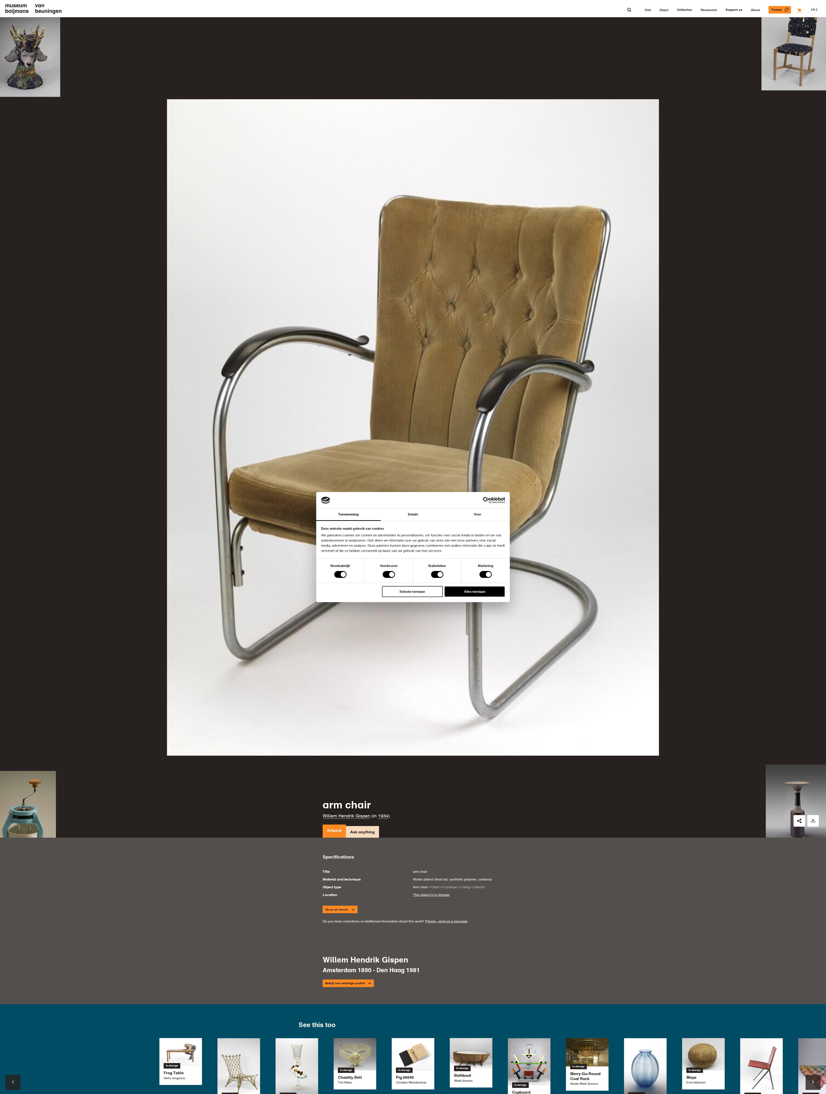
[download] (813, 821)
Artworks (298, 28)
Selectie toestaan (412, 591)
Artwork (334, 831)
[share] (799, 821)
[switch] (389, 574)
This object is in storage (431, 895)
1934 (383, 816)
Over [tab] (477, 514)
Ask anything (362, 832)
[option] (413, 1063)
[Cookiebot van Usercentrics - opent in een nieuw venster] (486, 500)
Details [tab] (413, 514)
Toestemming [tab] (348, 514)
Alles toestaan (474, 591)
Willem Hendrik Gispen (346, 816)
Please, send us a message (446, 921)
